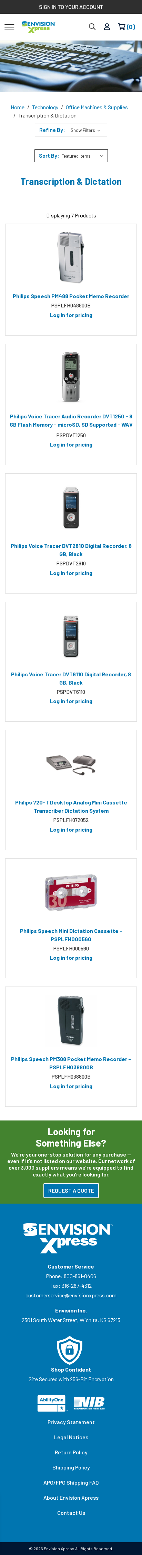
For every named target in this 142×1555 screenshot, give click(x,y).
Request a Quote (71, 1190)
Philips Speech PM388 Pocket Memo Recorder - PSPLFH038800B (71, 1063)
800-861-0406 (80, 1276)
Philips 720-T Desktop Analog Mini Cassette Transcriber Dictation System (71, 806)
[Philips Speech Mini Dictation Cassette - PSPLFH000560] (71, 893)
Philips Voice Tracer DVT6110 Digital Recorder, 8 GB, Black (71, 678)
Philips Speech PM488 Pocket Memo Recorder (71, 296)
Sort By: (49, 155)
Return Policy (71, 1452)
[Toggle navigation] (9, 26)
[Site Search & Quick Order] (92, 26)
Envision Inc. (71, 1310)
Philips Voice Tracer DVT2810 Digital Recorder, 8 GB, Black (71, 549)
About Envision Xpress (71, 1497)
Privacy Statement (71, 1422)
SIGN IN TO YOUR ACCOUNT (71, 6)
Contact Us (71, 1512)
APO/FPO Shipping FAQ (71, 1482)
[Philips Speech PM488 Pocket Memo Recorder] (71, 258)
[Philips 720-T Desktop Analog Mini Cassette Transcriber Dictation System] (71, 764)
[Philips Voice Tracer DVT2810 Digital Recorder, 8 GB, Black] (71, 507)
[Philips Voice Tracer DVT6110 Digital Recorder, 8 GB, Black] (71, 636)
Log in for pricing (71, 315)
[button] (71, 130)
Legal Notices (71, 1437)
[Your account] (107, 26)
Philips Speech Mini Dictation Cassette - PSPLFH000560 (71, 934)
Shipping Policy (71, 1467)
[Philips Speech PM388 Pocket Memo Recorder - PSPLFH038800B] (71, 1021)
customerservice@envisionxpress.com (71, 1295)
